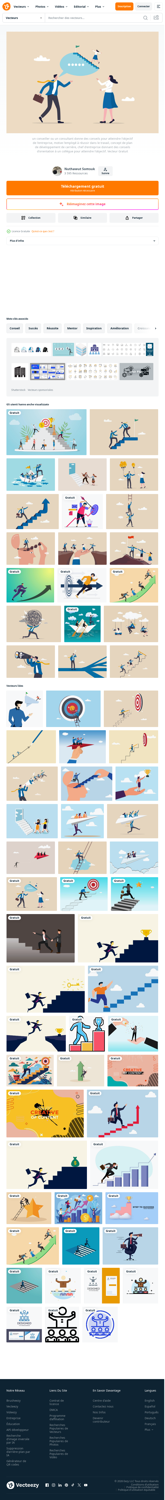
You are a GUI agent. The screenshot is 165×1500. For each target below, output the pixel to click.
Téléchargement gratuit (82, 188)
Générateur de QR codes (16, 1460)
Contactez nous (101, 1404)
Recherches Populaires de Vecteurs (57, 1426)
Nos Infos (97, 1410)
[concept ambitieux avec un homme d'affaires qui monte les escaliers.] (24, 1283)
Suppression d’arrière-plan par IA (15, 1449)
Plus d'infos (17, 238)
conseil (15, 326)
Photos (40, 6)
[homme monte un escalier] (80, 1244)
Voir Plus (81, 383)
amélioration (119, 326)
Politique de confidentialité (139, 1485)
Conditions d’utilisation (142, 1482)
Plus (98, 6)
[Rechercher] (145, 17)
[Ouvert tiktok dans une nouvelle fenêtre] (72, 1483)
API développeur (17, 1428)
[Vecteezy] (6, 6)
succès (33, 326)
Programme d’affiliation (56, 1415)
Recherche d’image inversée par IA (16, 1437)
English (147, 1398)
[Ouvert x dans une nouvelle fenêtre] (79, 1483)
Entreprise (13, 1416)
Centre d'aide (99, 1398)
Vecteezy (12, 1404)
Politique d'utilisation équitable (133, 1487)
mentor (72, 326)
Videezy (11, 1410)
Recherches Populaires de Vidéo (57, 1451)
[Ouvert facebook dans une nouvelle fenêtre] (47, 1483)
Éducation (13, 1422)
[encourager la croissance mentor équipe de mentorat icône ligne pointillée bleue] (100, 1322)
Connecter (143, 6)
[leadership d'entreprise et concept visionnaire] (82, 622)
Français (147, 1422)
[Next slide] (149, 326)
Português (149, 1410)
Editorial (80, 6)
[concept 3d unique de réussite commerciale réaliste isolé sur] (131, 1206)
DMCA (52, 1408)
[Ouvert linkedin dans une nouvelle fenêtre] (60, 1483)
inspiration (94, 326)
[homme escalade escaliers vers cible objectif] (30, 1068)
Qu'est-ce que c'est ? (43, 231)
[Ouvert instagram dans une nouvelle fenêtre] (53, 1483)
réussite (52, 326)
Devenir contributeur (99, 1417)
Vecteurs (20, 6)
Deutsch (147, 1416)
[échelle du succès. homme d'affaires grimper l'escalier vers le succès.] (123, 987)
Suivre (105, 173)
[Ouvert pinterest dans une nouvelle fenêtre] (66, 1483)
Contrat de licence (55, 1400)
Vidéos (59, 6)
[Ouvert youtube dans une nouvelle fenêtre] (85, 1483)
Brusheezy (13, 1398)
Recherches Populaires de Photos (57, 1439)
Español (147, 1404)
